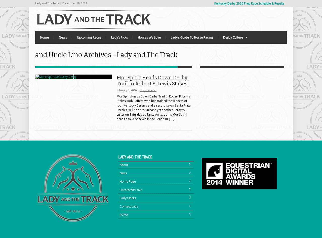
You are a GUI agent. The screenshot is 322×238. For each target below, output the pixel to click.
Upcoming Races (89, 37)
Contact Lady (129, 206)
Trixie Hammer (148, 90)
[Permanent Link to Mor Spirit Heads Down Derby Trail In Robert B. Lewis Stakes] (73, 77)
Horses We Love (149, 37)
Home (44, 37)
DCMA (124, 215)
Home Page (128, 181)
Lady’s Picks (119, 37)
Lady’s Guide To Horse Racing (192, 37)
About (124, 165)
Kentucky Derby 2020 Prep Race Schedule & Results (249, 3)
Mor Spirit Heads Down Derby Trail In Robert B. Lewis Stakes (152, 81)
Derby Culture (230, 39)
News (63, 37)
